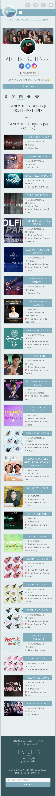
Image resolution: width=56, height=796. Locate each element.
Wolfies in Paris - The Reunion (38, 222)
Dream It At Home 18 (37, 330)
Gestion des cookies (28, 761)
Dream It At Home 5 (38, 658)
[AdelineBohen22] (28, 46)
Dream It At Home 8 (38, 558)
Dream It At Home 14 (37, 433)
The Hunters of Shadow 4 (37, 280)
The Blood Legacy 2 (37, 137)
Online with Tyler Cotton (37, 490)
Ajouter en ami (29, 72)
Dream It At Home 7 (38, 584)
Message (29, 86)
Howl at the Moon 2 (37, 703)
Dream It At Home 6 (38, 610)
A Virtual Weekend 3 (37, 513)
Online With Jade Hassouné (37, 303)
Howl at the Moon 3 (37, 677)
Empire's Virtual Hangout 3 (37, 637)
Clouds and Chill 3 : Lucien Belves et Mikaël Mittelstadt (37, 462)
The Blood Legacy (37, 195)
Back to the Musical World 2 (37, 251)
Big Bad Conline (37, 536)
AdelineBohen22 (27, 59)
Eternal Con (37, 356)
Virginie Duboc (35, 743)
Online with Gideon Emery (37, 383)
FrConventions (37, 740)
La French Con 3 (37, 156)
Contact (29, 755)
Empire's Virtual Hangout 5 (37, 409)
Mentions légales (28, 758)
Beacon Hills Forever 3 (37, 175)
